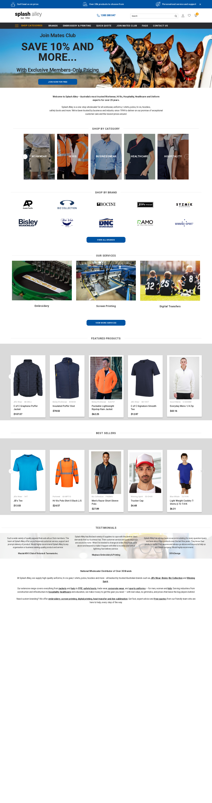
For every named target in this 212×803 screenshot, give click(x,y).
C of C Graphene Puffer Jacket (26, 408)
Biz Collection (176, 578)
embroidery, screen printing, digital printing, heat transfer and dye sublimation (88, 598)
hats (73, 588)
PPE (80, 588)
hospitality (53, 592)
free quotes (160, 598)
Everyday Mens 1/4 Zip (182, 406)
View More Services (106, 323)
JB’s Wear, (156, 578)
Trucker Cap (137, 500)
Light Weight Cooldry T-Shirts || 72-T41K (182, 502)
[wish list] (189, 15)
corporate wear (116, 588)
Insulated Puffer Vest (64, 406)
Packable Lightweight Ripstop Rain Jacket (103, 408)
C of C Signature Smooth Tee (143, 408)
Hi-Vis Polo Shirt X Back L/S (67, 500)
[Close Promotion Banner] (198, 6)
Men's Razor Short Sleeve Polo (105, 502)
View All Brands (106, 240)
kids (170, 588)
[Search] (175, 16)
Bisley (165, 578)
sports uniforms (137, 588)
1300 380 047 (107, 15)
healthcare (65, 592)
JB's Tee (18, 500)
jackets (62, 588)
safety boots (89, 588)
